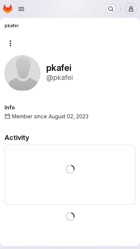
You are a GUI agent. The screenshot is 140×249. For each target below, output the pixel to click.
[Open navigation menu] (21, 9)
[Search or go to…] (110, 8)
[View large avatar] (22, 72)
